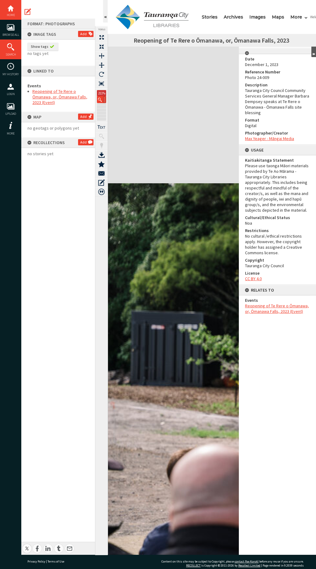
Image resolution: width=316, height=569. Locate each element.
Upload (10, 114)
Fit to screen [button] (101, 46)
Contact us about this (101, 173)
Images (257, 17)
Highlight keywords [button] (101, 145)
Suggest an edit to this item (27, 11)
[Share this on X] (27, 545)
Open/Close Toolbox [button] (105, 11)
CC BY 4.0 (253, 278)
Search (11, 54)
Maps (278, 17)
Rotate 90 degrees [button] (101, 74)
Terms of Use (56, 561)
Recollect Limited (249, 565)
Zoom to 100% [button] (101, 83)
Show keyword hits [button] (101, 136)
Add (83, 33)
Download (101, 155)
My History (10, 74)
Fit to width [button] (101, 55)
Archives (233, 17)
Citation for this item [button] (101, 192)
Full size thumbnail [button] (101, 37)
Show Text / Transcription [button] (101, 127)
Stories (210, 17)
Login (11, 94)
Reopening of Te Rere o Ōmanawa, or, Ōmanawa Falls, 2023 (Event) (59, 97)
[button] (101, 99)
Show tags (39, 46)
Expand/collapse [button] (313, 52)
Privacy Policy (36, 561)
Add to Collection (101, 164)
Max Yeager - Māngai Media (269, 138)
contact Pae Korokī (247, 561)
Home (11, 15)
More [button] (11, 133)
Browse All (10, 35)
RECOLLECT (193, 565)
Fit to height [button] (101, 65)
